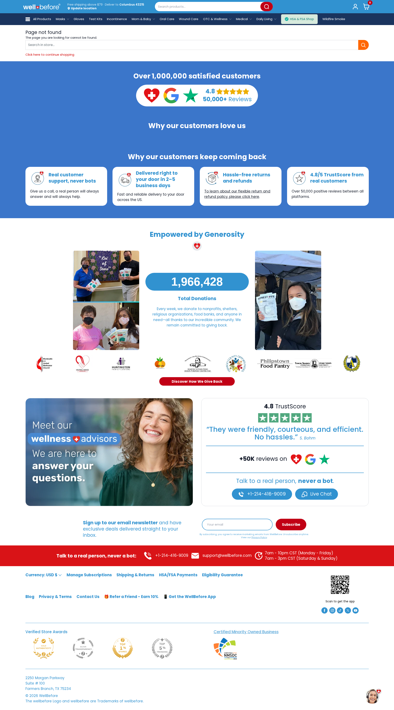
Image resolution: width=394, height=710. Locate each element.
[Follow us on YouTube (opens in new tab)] (355, 610)
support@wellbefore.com (226, 555)
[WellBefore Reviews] (151, 95)
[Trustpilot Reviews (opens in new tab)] (190, 95)
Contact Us (88, 596)
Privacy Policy (259, 537)
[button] (366, 6)
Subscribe (291, 524)
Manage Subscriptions (89, 575)
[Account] (355, 6)
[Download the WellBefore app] (340, 584)
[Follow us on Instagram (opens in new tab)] (332, 610)
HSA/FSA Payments (178, 575)
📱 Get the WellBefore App (189, 596)
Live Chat (320, 494)
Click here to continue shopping (49, 54)
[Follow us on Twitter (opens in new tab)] (348, 610)
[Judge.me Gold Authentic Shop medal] (43, 648)
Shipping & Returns (135, 575)
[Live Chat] (109, 452)
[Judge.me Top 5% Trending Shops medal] (162, 648)
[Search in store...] (363, 45)
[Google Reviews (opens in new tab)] (171, 95)
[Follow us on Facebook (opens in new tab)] (324, 610)
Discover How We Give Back (197, 381)
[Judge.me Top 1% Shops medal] (122, 648)
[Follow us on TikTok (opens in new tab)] (340, 610)
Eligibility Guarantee (222, 575)
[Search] (266, 6)
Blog (29, 596)
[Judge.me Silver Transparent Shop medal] (83, 648)
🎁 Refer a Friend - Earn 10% (131, 596)
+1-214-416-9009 (266, 494)
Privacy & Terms (55, 596)
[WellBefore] (41, 6)
